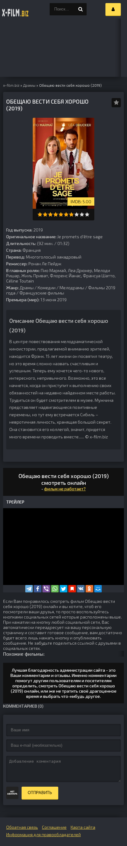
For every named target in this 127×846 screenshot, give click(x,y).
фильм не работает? (65, 488)
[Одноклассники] (89, 588)
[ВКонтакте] (80, 588)
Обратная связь (22, 827)
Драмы (27, 287)
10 (87, 214)
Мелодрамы (71, 287)
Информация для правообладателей (43, 834)
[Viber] (46, 588)
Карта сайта (83, 827)
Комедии (46, 287)
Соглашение (54, 827)
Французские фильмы (41, 292)
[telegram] (29, 588)
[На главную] (15, 9)
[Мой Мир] (98, 588)
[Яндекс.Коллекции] (72, 588)
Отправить (40, 792)
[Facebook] (37, 588)
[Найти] (80, 9)
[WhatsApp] (55, 588)
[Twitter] (63, 588)
